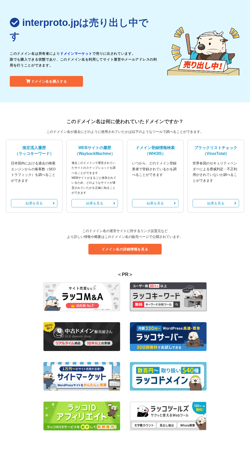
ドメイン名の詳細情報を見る (125, 249)
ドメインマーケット (76, 53)
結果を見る (34, 203)
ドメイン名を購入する (49, 81)
